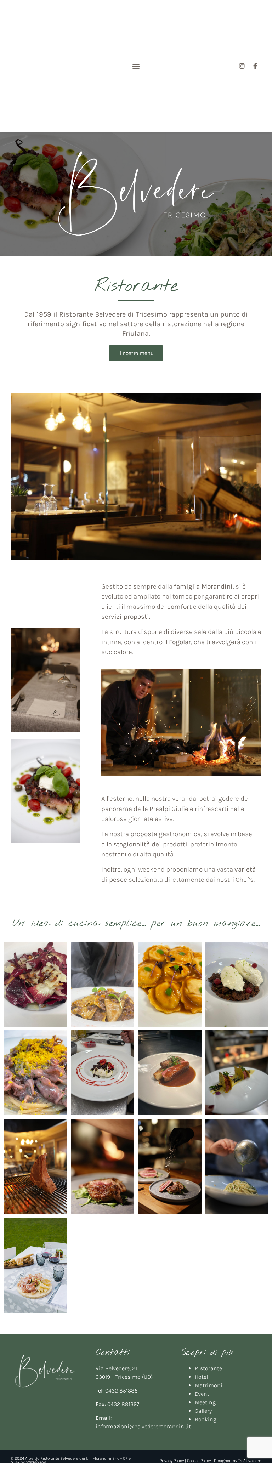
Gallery (203, 1410)
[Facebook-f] (255, 66)
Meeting (205, 1402)
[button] (136, 66)
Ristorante (208, 1368)
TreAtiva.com (249, 1460)
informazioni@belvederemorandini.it (143, 1426)
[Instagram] (242, 66)
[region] (136, 194)
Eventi (203, 1393)
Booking (205, 1419)
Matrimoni (208, 1385)
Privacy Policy (172, 1460)
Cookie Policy (199, 1460)
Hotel (201, 1376)
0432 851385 (121, 1390)
